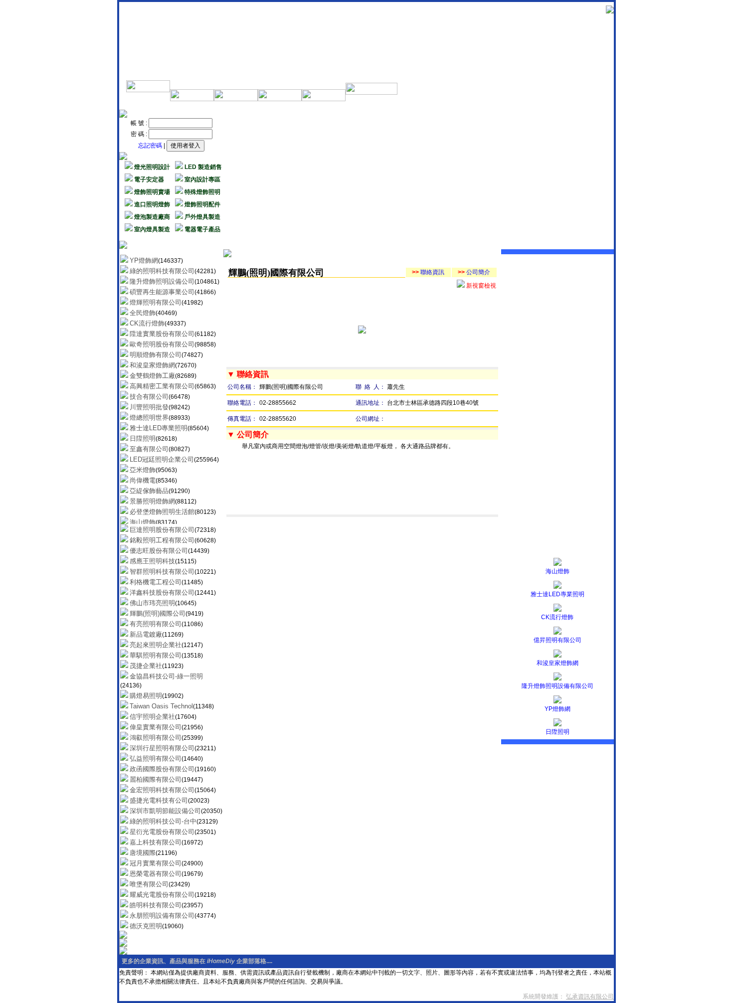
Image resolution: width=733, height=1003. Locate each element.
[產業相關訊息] (192, 99)
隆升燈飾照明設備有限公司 (557, 685)
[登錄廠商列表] (236, 99)
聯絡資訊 (428, 272)
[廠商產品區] (280, 99)
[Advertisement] (421, 179)
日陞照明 (557, 731)
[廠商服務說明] (148, 90)
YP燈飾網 (557, 708)
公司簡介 (474, 272)
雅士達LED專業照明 (557, 594)
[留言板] (371, 92)
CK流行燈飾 (557, 617)
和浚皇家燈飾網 (557, 663)
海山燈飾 (557, 571)
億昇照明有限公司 (557, 640)
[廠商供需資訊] (324, 99)
